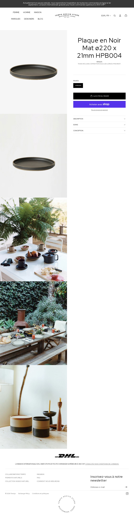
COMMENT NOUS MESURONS (48, 481)
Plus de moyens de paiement (99, 110)
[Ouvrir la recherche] (115, 15)
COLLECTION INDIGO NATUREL (17, 481)
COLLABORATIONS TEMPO (15, 474)
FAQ (38, 478)
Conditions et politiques (40, 493)
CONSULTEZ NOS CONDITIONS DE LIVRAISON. (102, 464)
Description (78, 119)
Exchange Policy (24, 493)
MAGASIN (40, 474)
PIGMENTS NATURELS (13, 478)
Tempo (13, 493)
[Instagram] (127, 493)
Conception (78, 131)
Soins (75, 125)
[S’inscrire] (126, 487)
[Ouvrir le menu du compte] (120, 15)
